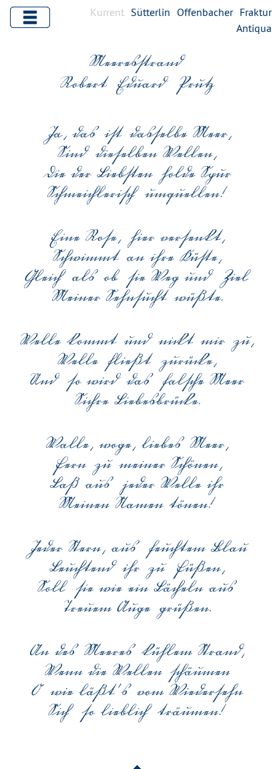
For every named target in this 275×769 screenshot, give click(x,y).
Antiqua (254, 28)
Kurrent (107, 12)
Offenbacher (205, 12)
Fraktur (256, 12)
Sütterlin (150, 12)
